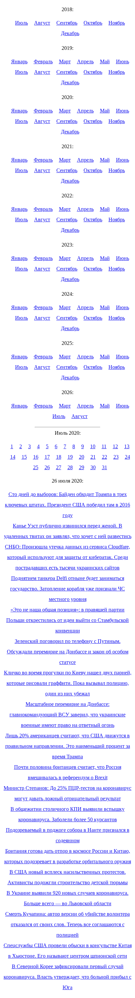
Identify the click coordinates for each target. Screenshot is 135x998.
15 (24, 457)
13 (126, 446)
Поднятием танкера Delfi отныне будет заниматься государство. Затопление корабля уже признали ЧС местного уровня (67, 588)
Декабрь (70, 33)
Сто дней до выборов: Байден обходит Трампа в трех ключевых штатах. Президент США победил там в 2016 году (67, 504)
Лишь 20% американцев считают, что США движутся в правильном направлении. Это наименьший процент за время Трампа (67, 746)
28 (70, 467)
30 (93, 467)
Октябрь (93, 23)
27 (58, 467)
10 (92, 446)
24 (127, 457)
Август (42, 23)
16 (35, 457)
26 (47, 467)
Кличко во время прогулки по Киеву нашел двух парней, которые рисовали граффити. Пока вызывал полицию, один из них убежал (67, 683)
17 (47, 457)
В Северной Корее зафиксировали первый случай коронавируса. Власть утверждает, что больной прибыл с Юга (67, 977)
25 (35, 467)
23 (116, 457)
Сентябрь (66, 23)
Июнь (122, 61)
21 (93, 457)
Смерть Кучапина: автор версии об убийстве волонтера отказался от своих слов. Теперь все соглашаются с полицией (67, 924)
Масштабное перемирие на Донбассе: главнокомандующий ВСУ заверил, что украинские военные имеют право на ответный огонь (67, 714)
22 (104, 457)
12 (115, 446)
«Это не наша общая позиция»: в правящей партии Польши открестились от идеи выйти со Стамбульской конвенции (67, 620)
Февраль (43, 61)
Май (105, 61)
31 (104, 467)
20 (81, 457)
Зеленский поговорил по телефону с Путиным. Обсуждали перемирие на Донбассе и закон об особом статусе (67, 651)
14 (12, 457)
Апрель (85, 61)
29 (81, 467)
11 (104, 446)
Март (65, 61)
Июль (21, 23)
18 (58, 457)
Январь (19, 61)
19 (70, 457)
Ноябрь (116, 23)
